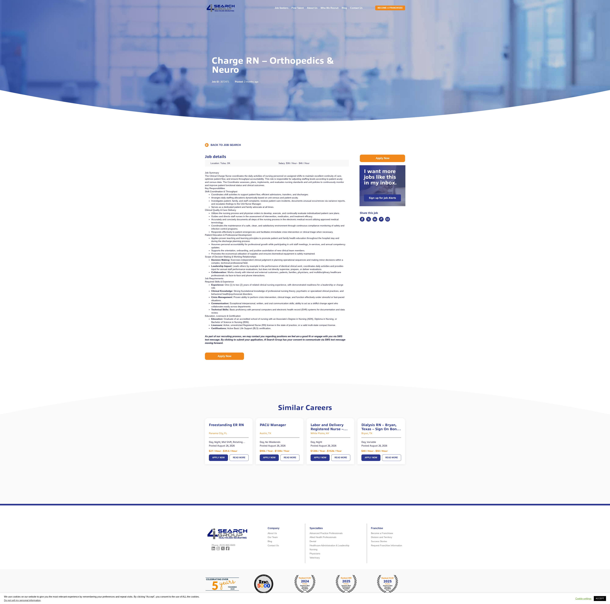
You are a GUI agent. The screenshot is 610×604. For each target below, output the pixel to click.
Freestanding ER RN (226, 425)
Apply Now (218, 457)
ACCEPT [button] (600, 598)
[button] (223, 145)
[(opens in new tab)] (346, 583)
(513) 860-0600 (227, 545)
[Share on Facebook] (362, 219)
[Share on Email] (381, 219)
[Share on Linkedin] (375, 219)
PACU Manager (273, 425)
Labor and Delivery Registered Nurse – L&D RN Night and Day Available (330, 427)
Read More (239, 457)
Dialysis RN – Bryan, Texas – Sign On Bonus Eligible (381, 427)
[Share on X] (368, 219)
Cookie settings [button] (583, 598)
